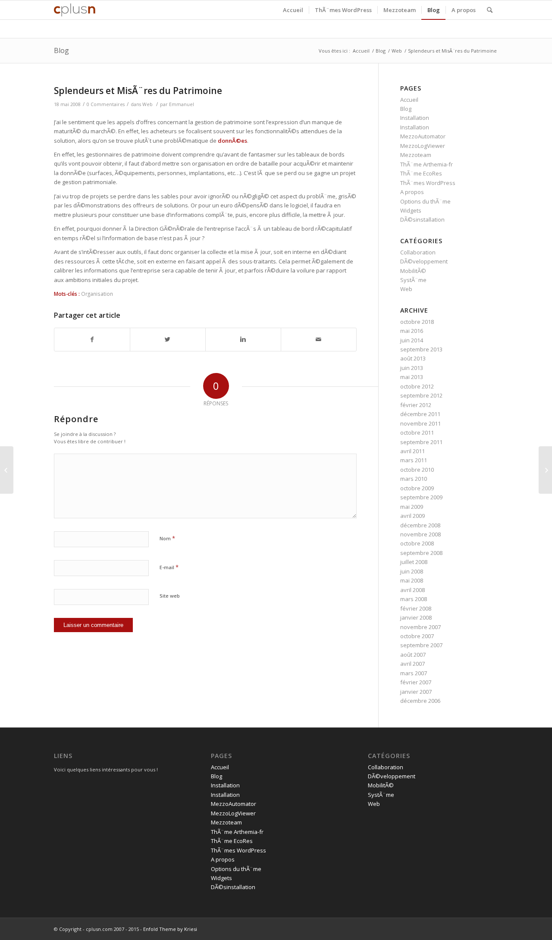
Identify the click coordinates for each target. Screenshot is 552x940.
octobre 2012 (417, 386)
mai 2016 (411, 331)
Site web (170, 595)
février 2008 (415, 608)
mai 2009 (411, 507)
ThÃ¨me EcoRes (421, 173)
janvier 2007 (416, 692)
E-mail (169, 567)
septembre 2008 (421, 553)
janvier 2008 (416, 617)
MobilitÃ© (413, 271)
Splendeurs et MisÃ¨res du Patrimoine (138, 91)
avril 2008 (412, 590)
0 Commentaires (106, 104)
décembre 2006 (420, 701)
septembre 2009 (421, 497)
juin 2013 (411, 368)
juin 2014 (411, 340)
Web (397, 50)
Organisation (97, 293)
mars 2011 (413, 460)
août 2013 (413, 358)
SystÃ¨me (413, 280)
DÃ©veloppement (424, 261)
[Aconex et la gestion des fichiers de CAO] (6, 470)
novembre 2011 (420, 423)
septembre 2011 (421, 442)
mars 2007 (413, 673)
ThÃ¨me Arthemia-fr (426, 164)
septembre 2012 (421, 395)
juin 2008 (411, 571)
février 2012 (415, 405)
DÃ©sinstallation (422, 219)
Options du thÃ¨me (425, 201)
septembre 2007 (421, 645)
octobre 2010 (417, 469)
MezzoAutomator (422, 136)
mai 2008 (411, 580)
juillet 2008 (413, 562)
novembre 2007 (420, 627)
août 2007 (413, 654)
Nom (167, 538)
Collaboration (418, 252)
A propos (412, 192)
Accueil (361, 50)
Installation (414, 118)
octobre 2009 (417, 488)
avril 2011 (412, 451)
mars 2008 (413, 599)
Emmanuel (181, 104)
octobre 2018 (417, 322)
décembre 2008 (420, 525)
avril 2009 (412, 516)
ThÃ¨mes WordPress (427, 183)
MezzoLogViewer (422, 146)
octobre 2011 (417, 432)
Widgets (410, 210)
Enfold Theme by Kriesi (170, 929)
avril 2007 (412, 663)
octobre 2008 (417, 543)
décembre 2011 (420, 414)
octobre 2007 (417, 636)
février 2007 (415, 682)
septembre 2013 (421, 349)
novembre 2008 (420, 534)
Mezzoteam (415, 155)
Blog (61, 50)
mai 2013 (411, 377)
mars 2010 (413, 479)
